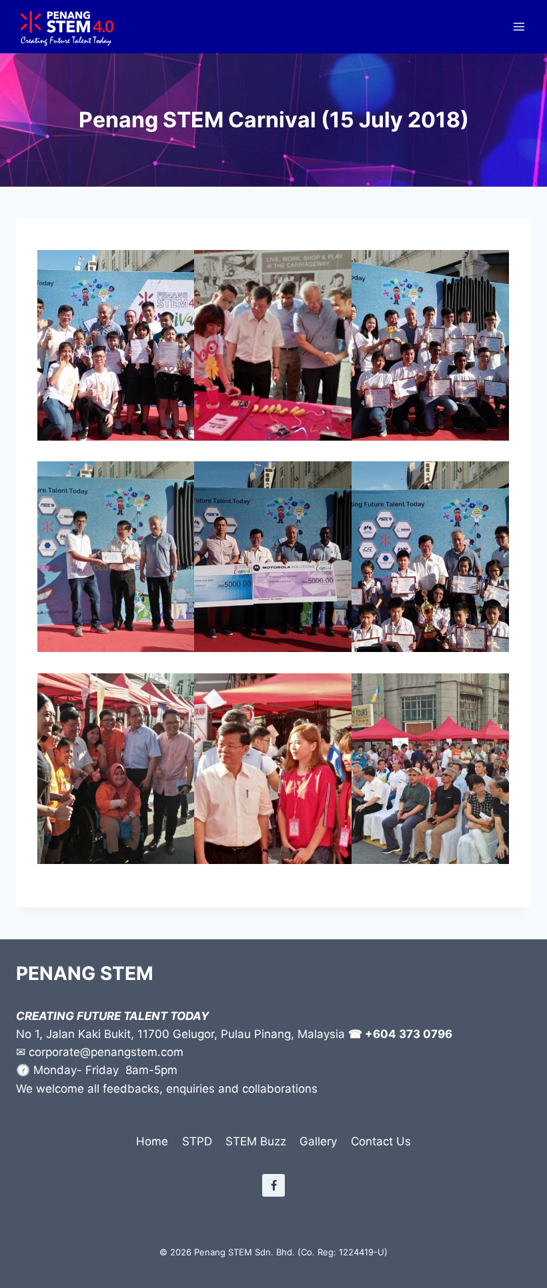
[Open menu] (518, 26)
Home (152, 1141)
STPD (197, 1141)
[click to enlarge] (116, 345)
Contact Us (381, 1141)
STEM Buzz (255, 1141)
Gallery (318, 1141)
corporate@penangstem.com (106, 1052)
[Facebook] (273, 1185)
